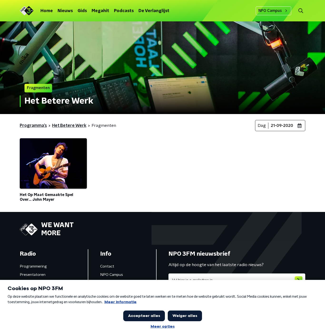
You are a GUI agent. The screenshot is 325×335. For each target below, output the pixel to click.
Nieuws (65, 11)
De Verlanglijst (153, 11)
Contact (107, 266)
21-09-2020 (282, 126)
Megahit (100, 11)
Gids (82, 11)
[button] (300, 10)
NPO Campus (270, 11)
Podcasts (124, 11)
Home (46, 11)
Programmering (33, 266)
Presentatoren (32, 275)
